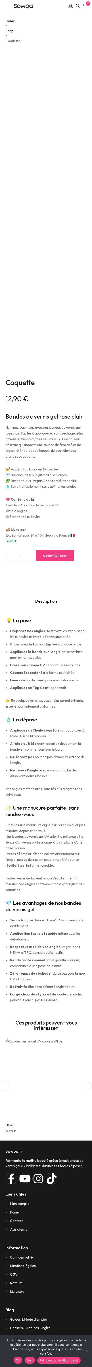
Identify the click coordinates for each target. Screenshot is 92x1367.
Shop (9, 31)
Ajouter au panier (55, 555)
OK (18, 1360)
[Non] (86, 1351)
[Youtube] (25, 1178)
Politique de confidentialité (59, 1360)
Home (10, 21)
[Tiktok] (51, 1178)
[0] (84, 6)
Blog (10, 1309)
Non (30, 1360)
